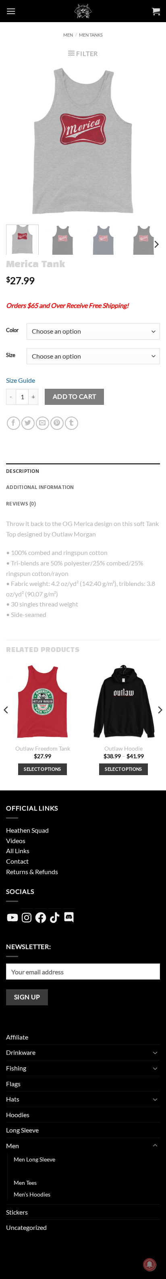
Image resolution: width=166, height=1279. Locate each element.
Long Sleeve (22, 1130)
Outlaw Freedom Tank (42, 748)
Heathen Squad (27, 830)
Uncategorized (26, 1227)
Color (12, 330)
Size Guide (20, 380)
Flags (13, 1083)
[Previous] (19, 141)
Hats (12, 1099)
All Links (17, 850)
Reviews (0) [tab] (21, 503)
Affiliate (17, 1037)
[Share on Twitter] (28, 423)
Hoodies (17, 1114)
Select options (42, 769)
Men (68, 34)
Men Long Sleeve (34, 1159)
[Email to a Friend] (42, 423)
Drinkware (20, 1052)
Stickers (17, 1212)
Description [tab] (22, 471)
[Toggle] (155, 1052)
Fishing (16, 1068)
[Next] (146, 141)
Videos (15, 840)
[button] (11, 11)
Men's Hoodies (32, 1194)
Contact (17, 861)
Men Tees (25, 1182)
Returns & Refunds (32, 871)
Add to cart (74, 396)
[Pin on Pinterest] (57, 423)
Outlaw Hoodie (123, 748)
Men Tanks (91, 34)
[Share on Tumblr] (71, 423)
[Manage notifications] (149, 1264)
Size (10, 355)
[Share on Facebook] (13, 423)
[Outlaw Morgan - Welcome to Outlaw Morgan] (83, 11)
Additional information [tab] (40, 487)
